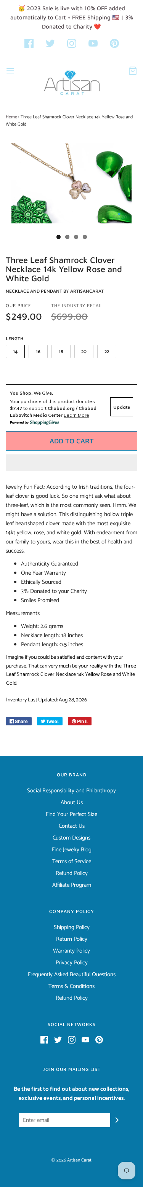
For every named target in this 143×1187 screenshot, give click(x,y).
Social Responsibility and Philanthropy (71, 790)
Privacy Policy (72, 962)
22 (106, 352)
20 (84, 352)
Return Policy (71, 939)
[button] (71, 462)
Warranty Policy (71, 951)
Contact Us (72, 826)
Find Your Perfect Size (71, 814)
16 (38, 352)
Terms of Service (71, 861)
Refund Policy (72, 873)
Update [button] (121, 407)
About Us (72, 802)
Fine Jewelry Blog (72, 849)
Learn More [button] (76, 415)
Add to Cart (72, 441)
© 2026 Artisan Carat (71, 1160)
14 (15, 352)
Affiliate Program (71, 885)
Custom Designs (71, 838)
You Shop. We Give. (31, 393)
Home (11, 117)
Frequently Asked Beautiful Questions (72, 974)
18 (61, 352)
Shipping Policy (72, 927)
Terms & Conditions (71, 986)
